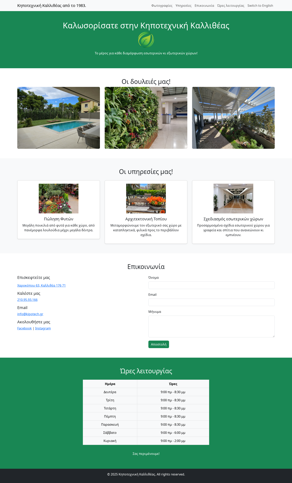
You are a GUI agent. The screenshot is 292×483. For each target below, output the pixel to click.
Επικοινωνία (204, 5)
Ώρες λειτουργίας (230, 5)
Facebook (24, 328)
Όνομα (153, 277)
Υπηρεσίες (183, 5)
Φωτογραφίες (161, 5)
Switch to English (260, 5)
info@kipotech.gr (30, 314)
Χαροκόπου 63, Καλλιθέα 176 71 (41, 285)
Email (152, 294)
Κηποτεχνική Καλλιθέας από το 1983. (51, 5)
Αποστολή (158, 344)
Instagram (43, 328)
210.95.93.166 (27, 300)
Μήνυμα (154, 311)
